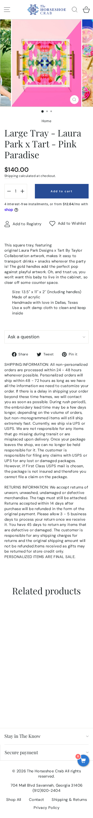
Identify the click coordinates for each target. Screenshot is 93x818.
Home (46, 121)
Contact (36, 799)
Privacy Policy (46, 807)
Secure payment (21, 752)
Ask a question (23, 337)
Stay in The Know (22, 736)
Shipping (11, 176)
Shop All (13, 799)
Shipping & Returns (69, 799)
